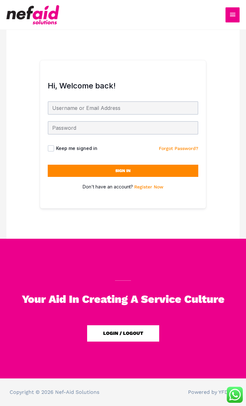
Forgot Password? (178, 148)
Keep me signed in (76, 148)
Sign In (123, 170)
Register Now (148, 186)
